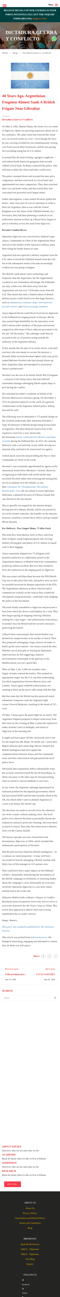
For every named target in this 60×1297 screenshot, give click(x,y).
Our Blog (30, 1259)
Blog (15, 53)
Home (5, 53)
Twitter (24, 1293)
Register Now (40, 18)
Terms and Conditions (30, 1223)
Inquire (30, 1264)
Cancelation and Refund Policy (30, 1218)
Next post (50, 969)
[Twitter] (49, 956)
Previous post (11, 969)
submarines (15, 302)
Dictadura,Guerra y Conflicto (36, 53)
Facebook (25, 1284)
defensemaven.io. (39, 937)
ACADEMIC (9, 1154)
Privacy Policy (30, 1213)
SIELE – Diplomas (30, 1249)
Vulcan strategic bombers (35, 306)
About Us (30, 1208)
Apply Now (12, 1184)
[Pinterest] (56, 956)
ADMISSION (9, 1162)
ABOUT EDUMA (11, 1146)
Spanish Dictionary (30, 1244)
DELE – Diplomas (30, 1254)
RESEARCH (9, 1171)
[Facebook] (43, 956)
